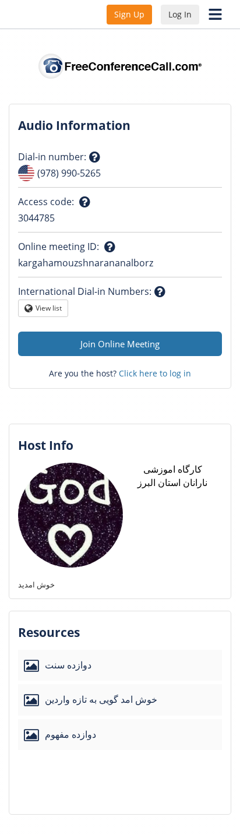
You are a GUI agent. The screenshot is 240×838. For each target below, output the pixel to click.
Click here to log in (155, 373)
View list (49, 310)
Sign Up (129, 14)
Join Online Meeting (120, 344)
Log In (180, 14)
